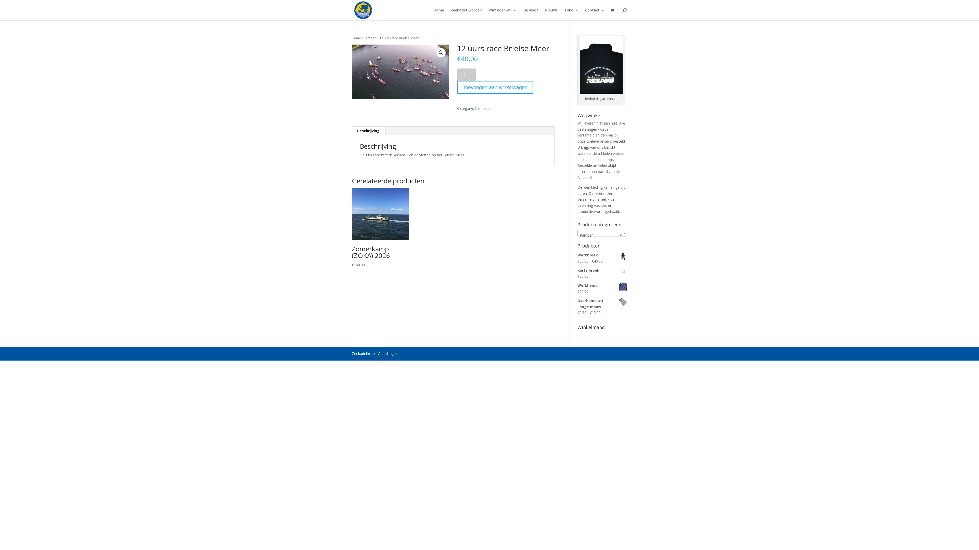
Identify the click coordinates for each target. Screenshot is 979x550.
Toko (568, 10)
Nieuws (551, 10)
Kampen (370, 38)
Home (439, 10)
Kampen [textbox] (601, 235)
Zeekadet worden (466, 10)
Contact (592, 10)
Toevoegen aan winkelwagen (495, 87)
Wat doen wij (500, 10)
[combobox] (602, 233)
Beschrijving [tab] (368, 130)
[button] (441, 52)
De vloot (530, 10)
